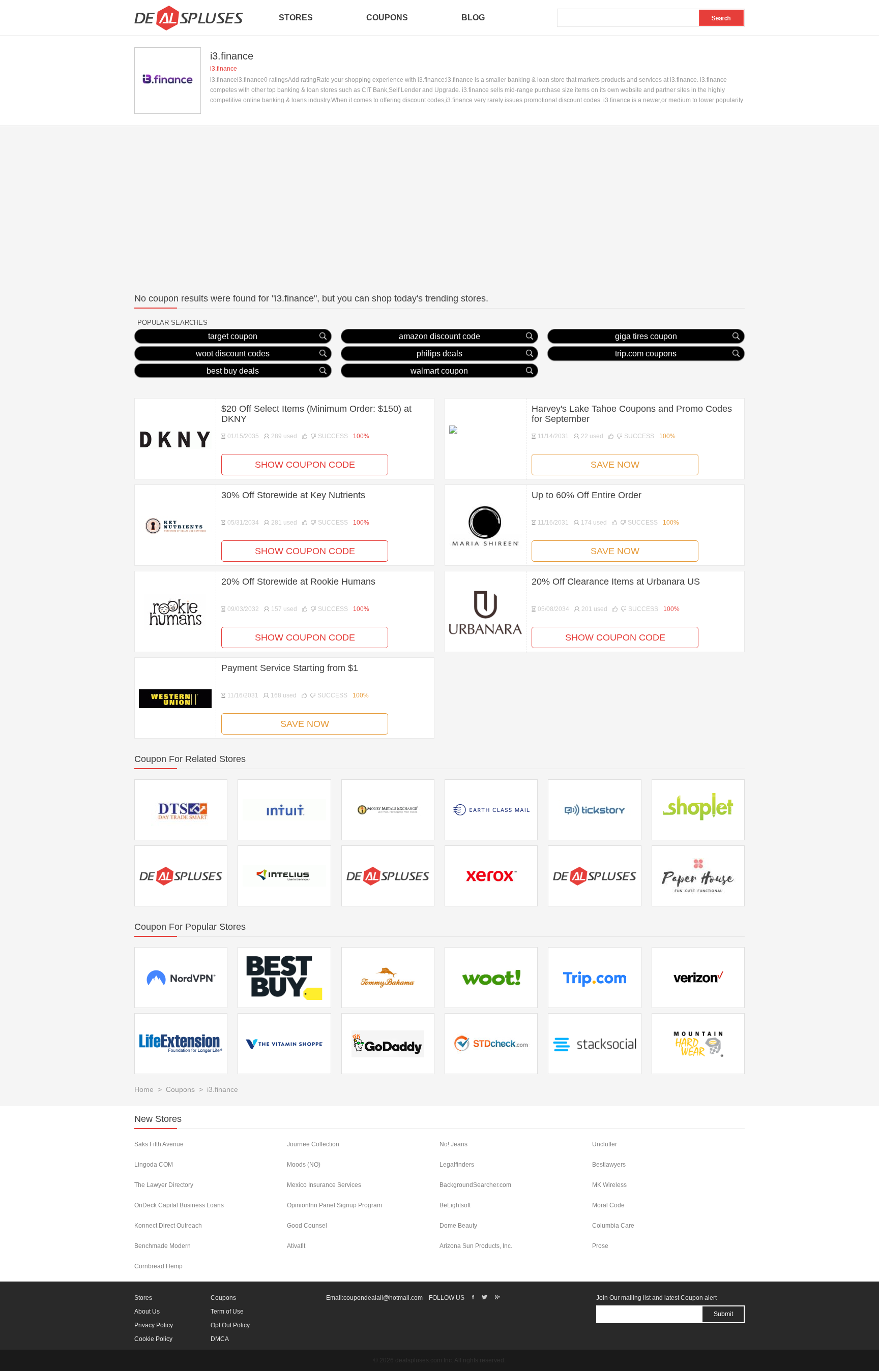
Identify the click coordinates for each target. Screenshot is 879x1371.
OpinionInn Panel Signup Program (334, 1205)
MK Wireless (609, 1185)
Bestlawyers (609, 1164)
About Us (147, 1311)
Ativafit (296, 1246)
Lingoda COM (153, 1164)
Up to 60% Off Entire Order (586, 495)
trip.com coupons (646, 353)
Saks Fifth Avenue (159, 1144)
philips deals (439, 353)
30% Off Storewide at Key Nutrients (293, 495)
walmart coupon (439, 371)
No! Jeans (453, 1144)
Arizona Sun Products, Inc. (476, 1246)
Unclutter (604, 1144)
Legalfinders (457, 1164)
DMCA (220, 1339)
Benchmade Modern (162, 1246)
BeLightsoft (455, 1205)
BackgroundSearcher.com (475, 1185)
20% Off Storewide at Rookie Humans (298, 581)
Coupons (180, 1089)
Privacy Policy (153, 1325)
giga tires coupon (646, 336)
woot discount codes (233, 353)
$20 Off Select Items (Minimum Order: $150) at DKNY (316, 414)
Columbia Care (613, 1225)
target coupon (232, 336)
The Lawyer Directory (163, 1185)
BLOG (473, 17)
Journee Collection (313, 1144)
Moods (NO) (303, 1164)
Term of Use (227, 1311)
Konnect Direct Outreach (168, 1225)
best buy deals (233, 371)
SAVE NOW (615, 465)
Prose (600, 1246)
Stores (143, 1298)
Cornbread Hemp (158, 1266)
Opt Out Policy (230, 1325)
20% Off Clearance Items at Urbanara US (616, 581)
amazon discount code (439, 336)
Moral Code (608, 1205)
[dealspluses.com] (188, 18)
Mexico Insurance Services (324, 1185)
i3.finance (223, 69)
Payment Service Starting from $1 (289, 668)
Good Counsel (307, 1225)
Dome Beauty (458, 1225)
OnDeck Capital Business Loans (179, 1205)
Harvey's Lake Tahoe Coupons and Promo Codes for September (632, 414)
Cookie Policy (153, 1339)
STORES (296, 17)
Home (144, 1089)
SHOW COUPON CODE (305, 465)
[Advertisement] (439, 202)
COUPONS (387, 17)
